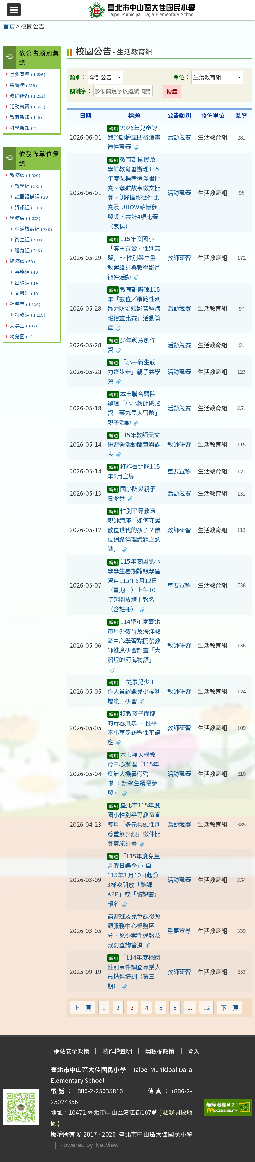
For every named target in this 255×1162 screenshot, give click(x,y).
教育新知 (26, 117)
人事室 (23, 325)
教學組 (28, 186)
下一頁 (230, 1007)
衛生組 (28, 239)
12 (208, 1008)
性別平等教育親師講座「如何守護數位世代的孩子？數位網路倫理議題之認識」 (133, 529)
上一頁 (82, 1007)
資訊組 (28, 207)
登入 (194, 1051)
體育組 (28, 250)
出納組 (27, 282)
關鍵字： (81, 91)
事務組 (27, 271)
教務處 (25, 175)
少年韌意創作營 (131, 345)
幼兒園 (21, 336)
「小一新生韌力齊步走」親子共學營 (133, 371)
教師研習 (27, 95)
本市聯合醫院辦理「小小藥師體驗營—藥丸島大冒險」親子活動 (133, 408)
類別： (78, 77)
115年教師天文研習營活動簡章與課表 (133, 444)
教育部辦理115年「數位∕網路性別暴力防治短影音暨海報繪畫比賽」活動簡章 (133, 308)
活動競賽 (27, 106)
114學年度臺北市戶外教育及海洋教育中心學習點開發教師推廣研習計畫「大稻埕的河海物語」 (133, 640)
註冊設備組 (32, 196)
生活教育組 (33, 228)
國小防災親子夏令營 (131, 493)
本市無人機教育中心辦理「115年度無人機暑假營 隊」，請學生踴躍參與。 (133, 773)
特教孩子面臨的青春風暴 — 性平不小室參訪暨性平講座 (133, 727)
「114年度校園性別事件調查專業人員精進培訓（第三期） (133, 971)
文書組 (27, 293)
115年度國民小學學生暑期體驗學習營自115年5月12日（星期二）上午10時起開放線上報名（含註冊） (133, 585)
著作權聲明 (117, 1051)
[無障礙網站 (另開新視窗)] (228, 1107)
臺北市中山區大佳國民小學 (154, 1134)
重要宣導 (27, 74)
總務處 (22, 261)
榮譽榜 (23, 85)
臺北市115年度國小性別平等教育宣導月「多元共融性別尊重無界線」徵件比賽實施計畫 (133, 824)
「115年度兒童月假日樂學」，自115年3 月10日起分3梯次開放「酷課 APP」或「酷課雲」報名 (133, 880)
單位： (181, 77)
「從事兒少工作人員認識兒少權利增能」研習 (133, 691)
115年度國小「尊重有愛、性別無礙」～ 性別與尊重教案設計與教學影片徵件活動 (133, 257)
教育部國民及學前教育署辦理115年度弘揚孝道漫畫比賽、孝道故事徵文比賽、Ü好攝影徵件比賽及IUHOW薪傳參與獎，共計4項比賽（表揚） (133, 192)
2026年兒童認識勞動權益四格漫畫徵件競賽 (133, 137)
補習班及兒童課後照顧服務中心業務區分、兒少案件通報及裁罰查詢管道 (133, 930)
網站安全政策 (71, 1051)
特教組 (30, 314)
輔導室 (25, 304)
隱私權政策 (159, 1051)
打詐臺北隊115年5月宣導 (133, 471)
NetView (106, 1144)
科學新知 (25, 127)
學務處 (25, 218)
